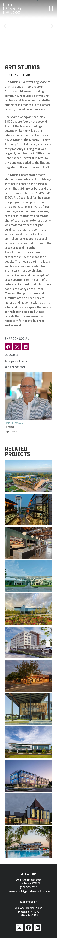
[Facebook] (28, 927)
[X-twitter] (19, 927)
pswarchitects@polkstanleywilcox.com (29, 891)
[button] (5, 26)
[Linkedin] (37, 927)
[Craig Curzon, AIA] (28, 396)
